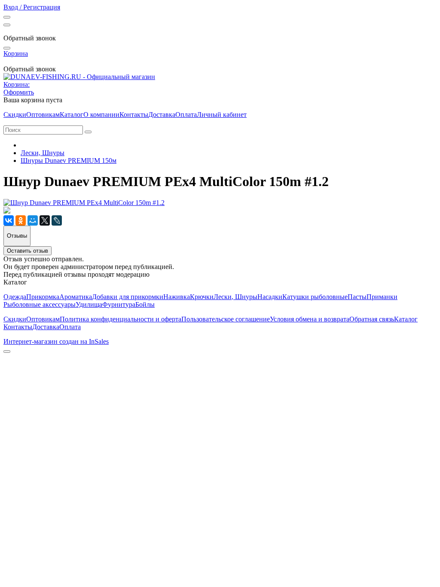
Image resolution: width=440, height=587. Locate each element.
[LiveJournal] (57, 220)
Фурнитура (118, 304)
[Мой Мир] (33, 220)
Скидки (14, 114)
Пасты (357, 296)
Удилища (89, 304)
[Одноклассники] (20, 220)
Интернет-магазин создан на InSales (56, 341)
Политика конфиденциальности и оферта (120, 319)
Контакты (133, 114)
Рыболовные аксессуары (39, 304)
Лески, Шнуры (42, 152)
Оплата (186, 114)
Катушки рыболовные (315, 296)
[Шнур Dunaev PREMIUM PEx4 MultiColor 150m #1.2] (84, 202)
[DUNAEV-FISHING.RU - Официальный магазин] (79, 76)
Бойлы (145, 304)
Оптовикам (43, 114)
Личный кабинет (222, 114)
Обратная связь (371, 319)
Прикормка (42, 296)
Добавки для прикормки (127, 296)
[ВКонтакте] (8, 220)
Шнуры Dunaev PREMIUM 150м (68, 160)
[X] (45, 220)
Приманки (382, 296)
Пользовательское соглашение (225, 319)
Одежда (14, 296)
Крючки (202, 296)
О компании (101, 114)
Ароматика (75, 296)
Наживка (176, 296)
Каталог (71, 114)
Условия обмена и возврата (309, 319)
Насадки (269, 296)
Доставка (161, 114)
